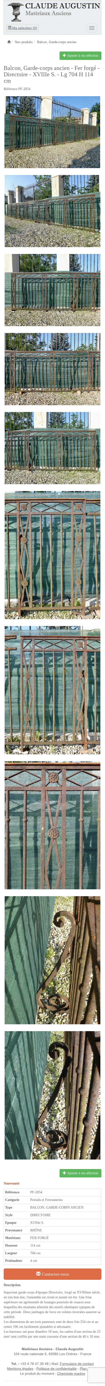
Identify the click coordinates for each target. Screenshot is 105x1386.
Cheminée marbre (71, 1373)
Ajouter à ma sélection (82, 55)
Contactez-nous (55, 1274)
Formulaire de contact (77, 1364)
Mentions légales (20, 1369)
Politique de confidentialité (56, 1369)
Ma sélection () (24, 28)
